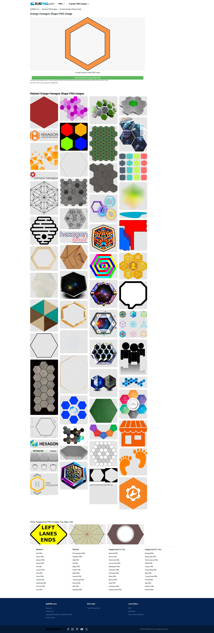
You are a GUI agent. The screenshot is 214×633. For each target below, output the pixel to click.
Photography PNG (79, 553)
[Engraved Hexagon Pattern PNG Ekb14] (103, 353)
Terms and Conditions (136, 614)
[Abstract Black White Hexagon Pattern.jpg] (103, 494)
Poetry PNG (77, 570)
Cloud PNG (40, 576)
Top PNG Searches (93, 608)
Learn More (133, 604)
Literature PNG (114, 586)
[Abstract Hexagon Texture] (44, 285)
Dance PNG (113, 557)
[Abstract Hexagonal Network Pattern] (74, 341)
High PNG (76, 560)
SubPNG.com (34, 9)
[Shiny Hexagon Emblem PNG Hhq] (74, 476)
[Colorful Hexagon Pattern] (103, 266)
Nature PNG (40, 560)
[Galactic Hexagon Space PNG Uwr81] (103, 324)
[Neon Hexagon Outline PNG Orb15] (103, 209)
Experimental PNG (115, 590)
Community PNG (114, 563)
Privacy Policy (50, 618)
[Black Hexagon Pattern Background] (74, 218)
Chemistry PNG (114, 560)
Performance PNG (151, 560)
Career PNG (149, 566)
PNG (60, 4)
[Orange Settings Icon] (133, 493)
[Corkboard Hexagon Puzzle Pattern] (74, 257)
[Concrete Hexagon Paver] (74, 453)
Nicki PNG (148, 573)
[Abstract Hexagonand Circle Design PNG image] (125, 534)
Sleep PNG (112, 576)
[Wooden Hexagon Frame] (44, 258)
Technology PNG (78, 580)
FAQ (129, 608)
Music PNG (40, 557)
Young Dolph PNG (151, 576)
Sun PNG (39, 590)
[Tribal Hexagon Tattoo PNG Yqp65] (103, 238)
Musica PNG (113, 580)
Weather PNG (77, 557)
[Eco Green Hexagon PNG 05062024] (103, 110)
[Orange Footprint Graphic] (133, 461)
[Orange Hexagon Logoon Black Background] (44, 135)
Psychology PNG (150, 570)
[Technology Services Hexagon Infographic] (133, 404)
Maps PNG (76, 566)
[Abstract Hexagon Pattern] (44, 315)
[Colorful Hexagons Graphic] (74, 137)
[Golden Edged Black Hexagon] (74, 374)
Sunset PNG (40, 570)
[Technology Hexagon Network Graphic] (133, 382)
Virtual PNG (149, 580)
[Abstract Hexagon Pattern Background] (103, 475)
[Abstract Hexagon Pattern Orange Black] (44, 156)
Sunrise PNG (40, 586)
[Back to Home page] (42, 3)
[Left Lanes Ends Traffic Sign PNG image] (48, 534)
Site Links (91, 604)
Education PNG (114, 570)
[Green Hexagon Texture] (103, 411)
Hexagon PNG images (49, 9)
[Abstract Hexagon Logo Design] (44, 444)
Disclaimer (132, 611)
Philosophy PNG (150, 557)
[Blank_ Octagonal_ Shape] (133, 295)
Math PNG (76, 573)
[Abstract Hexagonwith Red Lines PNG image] (87, 534)
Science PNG (77, 576)
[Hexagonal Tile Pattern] (44, 387)
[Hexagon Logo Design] (44, 484)
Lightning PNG (41, 583)
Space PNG (40, 563)
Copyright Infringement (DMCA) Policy (59, 614)
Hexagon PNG (54, 82)
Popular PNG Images (78, 4)
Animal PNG (149, 590)
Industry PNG (149, 586)
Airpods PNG (113, 553)
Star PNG (39, 573)
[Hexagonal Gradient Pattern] (133, 196)
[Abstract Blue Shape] (133, 215)
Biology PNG (149, 553)
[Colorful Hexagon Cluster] (103, 432)
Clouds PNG (40, 580)
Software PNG (114, 573)
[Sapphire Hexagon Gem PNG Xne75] (103, 383)
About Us (49, 608)
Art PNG (39, 566)
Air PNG (75, 563)
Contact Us (49, 611)
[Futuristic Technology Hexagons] (133, 134)
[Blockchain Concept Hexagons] (133, 266)
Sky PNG (39, 553)
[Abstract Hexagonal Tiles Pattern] (103, 178)
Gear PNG (112, 583)
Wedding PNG (77, 590)
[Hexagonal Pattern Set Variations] (44, 461)
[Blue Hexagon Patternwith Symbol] (74, 410)
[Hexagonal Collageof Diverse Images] (74, 435)
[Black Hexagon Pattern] (44, 198)
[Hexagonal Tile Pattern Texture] (74, 192)
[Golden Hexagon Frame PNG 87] (74, 315)
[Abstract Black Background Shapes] (133, 357)
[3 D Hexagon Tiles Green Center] (133, 106)
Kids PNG (76, 586)
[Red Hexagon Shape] (44, 112)
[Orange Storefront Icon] (133, 434)
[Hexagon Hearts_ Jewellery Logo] (74, 237)
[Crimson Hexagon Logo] (44, 176)
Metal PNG (148, 563)
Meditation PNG (114, 566)
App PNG (148, 583)
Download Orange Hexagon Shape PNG (87, 78)
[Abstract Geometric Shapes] (133, 235)
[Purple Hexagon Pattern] (74, 108)
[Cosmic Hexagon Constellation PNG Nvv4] (103, 294)
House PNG (76, 583)
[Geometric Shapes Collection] (133, 324)
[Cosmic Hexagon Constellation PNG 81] (74, 285)
